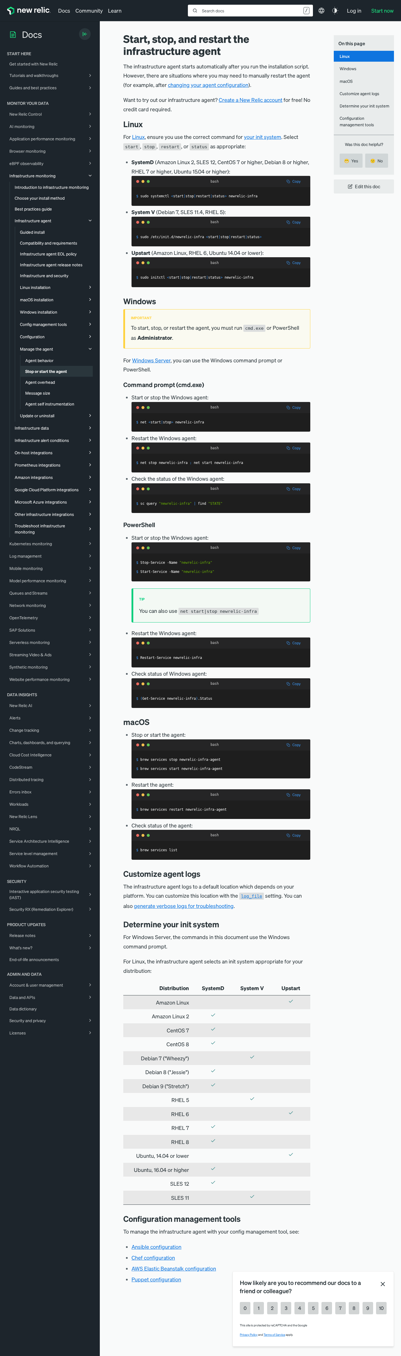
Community (89, 10)
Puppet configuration (156, 1279)
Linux (138, 136)
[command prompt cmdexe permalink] (207, 384)
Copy (296, 181)
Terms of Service (274, 1334)
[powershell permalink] (158, 524)
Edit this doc (367, 186)
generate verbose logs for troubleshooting (184, 905)
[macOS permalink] (154, 721)
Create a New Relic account (250, 99)
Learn (115, 10)
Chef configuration (153, 1257)
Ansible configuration (156, 1246)
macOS (346, 81)
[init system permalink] (224, 924)
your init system (262, 136)
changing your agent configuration (208, 84)
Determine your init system (364, 105)
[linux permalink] (147, 124)
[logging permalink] (205, 873)
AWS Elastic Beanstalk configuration (174, 1268)
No (376, 160)
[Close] (383, 1284)
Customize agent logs (359, 93)
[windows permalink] (161, 301)
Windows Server (151, 360)
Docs (64, 10)
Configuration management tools (357, 121)
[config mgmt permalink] (245, 1218)
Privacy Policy (248, 1334)
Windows (348, 68)
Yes (351, 160)
